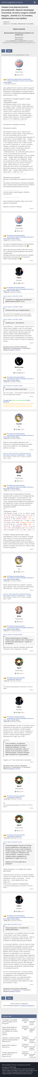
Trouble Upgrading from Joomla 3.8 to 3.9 (9, 1053)
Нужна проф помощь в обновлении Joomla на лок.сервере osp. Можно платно (10, 1030)
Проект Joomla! (19, 37)
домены (12, 350)
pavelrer (33, 1050)
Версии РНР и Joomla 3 (9, 1045)
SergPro (19, 69)
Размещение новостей (24, 1065)
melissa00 (8, 1056)
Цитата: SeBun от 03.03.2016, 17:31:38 (13, 842)
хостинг (18, 350)
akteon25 (8, 1041)
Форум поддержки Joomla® (12, 2)
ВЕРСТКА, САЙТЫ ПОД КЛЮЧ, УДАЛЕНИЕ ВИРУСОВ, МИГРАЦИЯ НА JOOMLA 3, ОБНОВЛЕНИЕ (17, 454)
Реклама (14, 1065)
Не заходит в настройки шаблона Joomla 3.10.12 (9, 1021)
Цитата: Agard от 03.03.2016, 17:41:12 (12, 924)
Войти (16, 1005)
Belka (19, 476)
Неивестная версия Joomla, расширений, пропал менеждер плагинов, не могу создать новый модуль (18, 80)
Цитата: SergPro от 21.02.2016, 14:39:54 (13, 306)
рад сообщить (19, 39)
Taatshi (19, 424)
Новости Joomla (19, 29)
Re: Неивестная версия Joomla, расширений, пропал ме (16, 678)
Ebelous (8, 1047)
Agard (19, 668)
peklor (7, 1023)
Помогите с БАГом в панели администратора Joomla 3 (11, 1039)
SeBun (19, 278)
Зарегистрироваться (28, 1005)
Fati (6, 1034)
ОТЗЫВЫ (29, 455)
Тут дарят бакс (7, 400)
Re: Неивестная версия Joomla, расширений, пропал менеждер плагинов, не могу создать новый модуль (18, 237)
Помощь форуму (6, 1065)
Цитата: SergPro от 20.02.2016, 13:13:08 (13, 296)
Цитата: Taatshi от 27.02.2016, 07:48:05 (13, 634)
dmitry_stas (19, 367)
